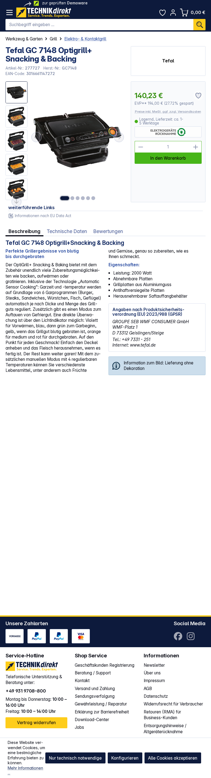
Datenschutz (156, 696)
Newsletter (154, 665)
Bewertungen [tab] (108, 231)
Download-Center (92, 719)
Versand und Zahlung (95, 688)
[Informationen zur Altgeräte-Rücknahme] (168, 132)
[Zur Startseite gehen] (43, 12)
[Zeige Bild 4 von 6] (83, 198)
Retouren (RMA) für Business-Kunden (162, 715)
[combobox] (99, 25)
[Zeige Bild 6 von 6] (93, 198)
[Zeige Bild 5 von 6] (88, 198)
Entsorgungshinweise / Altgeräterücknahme (165, 728)
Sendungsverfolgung (95, 696)
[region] (65, 141)
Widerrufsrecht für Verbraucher (173, 704)
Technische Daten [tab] (67, 231)
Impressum (154, 680)
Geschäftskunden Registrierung (104, 665)
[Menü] (9, 12)
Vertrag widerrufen (36, 722)
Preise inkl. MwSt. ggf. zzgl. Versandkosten (168, 111)
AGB (148, 688)
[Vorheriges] (36, 137)
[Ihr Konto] (173, 12)
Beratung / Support (93, 672)
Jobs (79, 727)
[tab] (24, 231)
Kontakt (82, 680)
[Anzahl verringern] (140, 147)
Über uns (152, 672)
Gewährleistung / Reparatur (101, 704)
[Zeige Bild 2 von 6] (72, 198)
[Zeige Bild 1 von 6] (64, 198)
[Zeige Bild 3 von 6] (77, 198)
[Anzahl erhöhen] (196, 147)
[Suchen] (199, 25)
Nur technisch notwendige (75, 758)
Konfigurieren (124, 758)
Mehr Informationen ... (25, 771)
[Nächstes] (119, 137)
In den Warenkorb (168, 158)
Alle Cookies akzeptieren (172, 758)
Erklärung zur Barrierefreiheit (102, 712)
